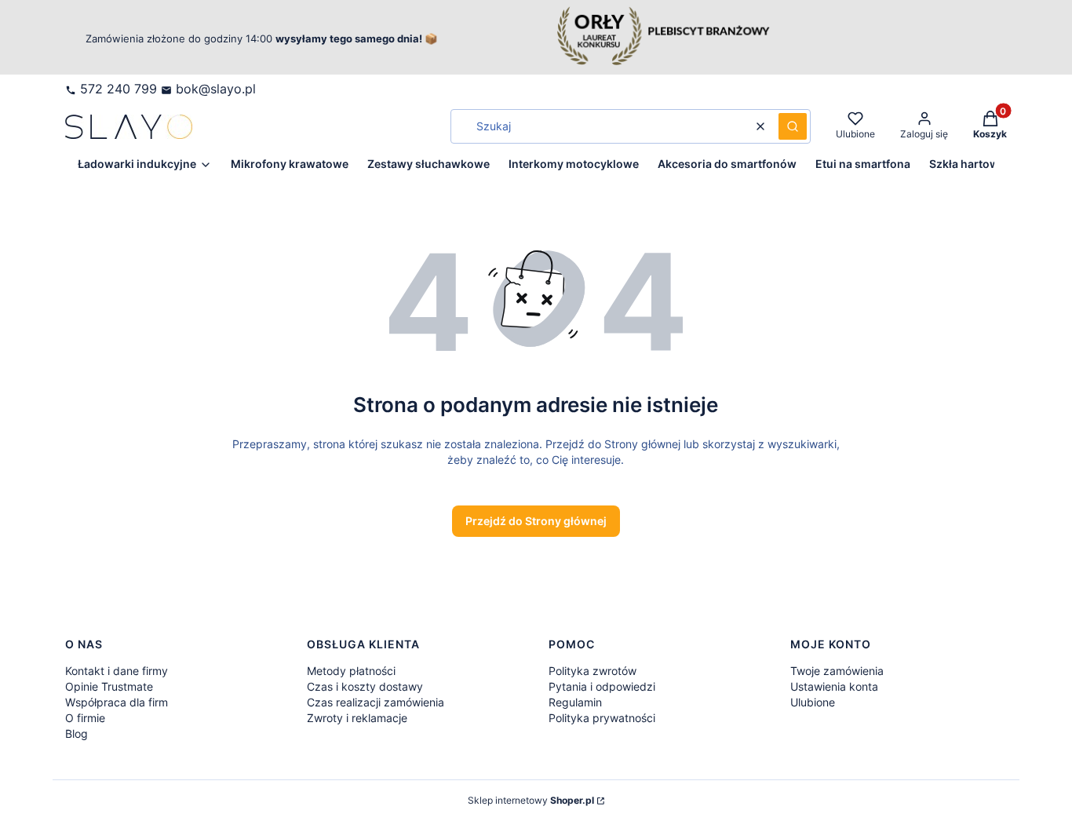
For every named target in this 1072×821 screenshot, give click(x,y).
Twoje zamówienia (837, 670)
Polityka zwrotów (592, 670)
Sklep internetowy (531, 800)
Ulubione (812, 702)
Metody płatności (351, 670)
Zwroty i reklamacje (357, 717)
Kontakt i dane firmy (116, 670)
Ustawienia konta (834, 686)
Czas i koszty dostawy (365, 686)
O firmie (85, 717)
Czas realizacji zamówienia (375, 702)
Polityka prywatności (602, 717)
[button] (792, 126)
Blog (76, 733)
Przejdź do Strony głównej (536, 520)
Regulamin (575, 702)
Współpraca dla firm (116, 702)
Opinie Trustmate (109, 686)
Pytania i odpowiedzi (602, 686)
